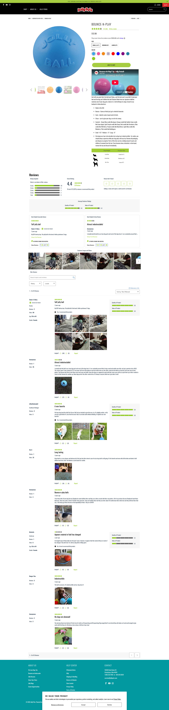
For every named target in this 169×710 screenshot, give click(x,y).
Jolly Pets (33, 702)
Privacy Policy (70, 687)
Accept (83, 705)
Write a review (113, 29)
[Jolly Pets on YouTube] (7, 5)
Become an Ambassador (34, 673)
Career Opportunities (33, 687)
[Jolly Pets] (85, 10)
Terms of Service (70, 690)
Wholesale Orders (71, 670)
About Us (33, 9)
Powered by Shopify (41, 702)
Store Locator (69, 683)
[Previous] (31, 52)
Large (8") (114, 45)
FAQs (67, 673)
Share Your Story (32, 680)
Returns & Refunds (71, 680)
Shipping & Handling (71, 677)
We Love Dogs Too (32, 670)
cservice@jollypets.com (111, 678)
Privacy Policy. (117, 699)
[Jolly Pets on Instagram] (10, 5)
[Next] (86, 52)
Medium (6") (105, 45)
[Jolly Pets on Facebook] (3, 5)
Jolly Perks (43, 9)
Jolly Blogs (31, 683)
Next (138, 18)
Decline (109, 705)
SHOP (25, 9)
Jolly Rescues (31, 677)
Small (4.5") (96, 45)
